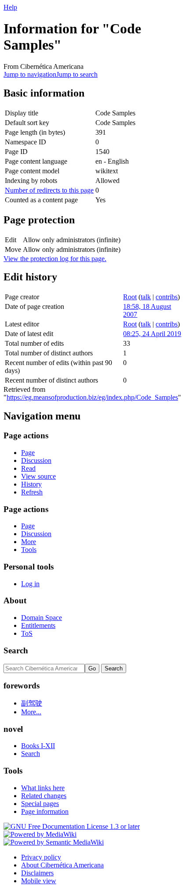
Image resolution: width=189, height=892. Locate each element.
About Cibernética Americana (62, 865)
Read (28, 468)
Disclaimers (37, 873)
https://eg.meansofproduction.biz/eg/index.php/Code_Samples (92, 397)
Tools (28, 549)
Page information (45, 811)
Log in (30, 584)
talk (146, 297)
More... (31, 712)
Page (28, 452)
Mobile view (38, 881)
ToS (27, 633)
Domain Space (41, 617)
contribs (167, 297)
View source (38, 476)
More (28, 541)
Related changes (43, 795)
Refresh (32, 492)
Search (16, 650)
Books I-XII (38, 745)
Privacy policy (41, 857)
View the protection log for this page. (55, 258)
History (31, 484)
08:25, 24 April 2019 (152, 333)
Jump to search (77, 74)
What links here (43, 788)
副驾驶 (31, 703)
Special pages (40, 803)
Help (10, 7)
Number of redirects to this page (49, 190)
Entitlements (38, 625)
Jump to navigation (30, 74)
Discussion (36, 460)
